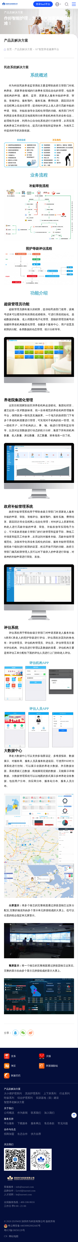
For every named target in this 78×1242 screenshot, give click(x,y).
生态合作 (22, 1134)
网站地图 (13, 1236)
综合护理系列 (25, 1097)
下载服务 (22, 1123)
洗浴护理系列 (32, 1093)
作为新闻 (22, 1112)
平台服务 (9, 1123)
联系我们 (36, 1112)
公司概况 (9, 1112)
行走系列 (64, 1093)
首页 (9, 49)
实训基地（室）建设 (47, 1097)
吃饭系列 (9, 1097)
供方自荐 (36, 1134)
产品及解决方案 (23, 49)
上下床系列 (50, 1093)
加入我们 (49, 1112)
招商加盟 (9, 1134)
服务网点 (36, 1123)
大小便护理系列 (13, 1093)
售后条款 (49, 1123)
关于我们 (8, 1108)
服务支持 (8, 1118)
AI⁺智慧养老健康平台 (47, 49)
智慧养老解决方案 (14, 1102)
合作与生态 (10, 1129)
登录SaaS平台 (43, 4)
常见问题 (63, 1123)
